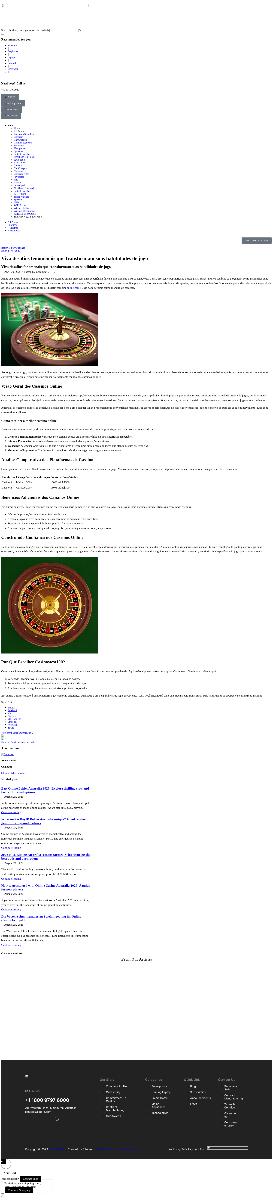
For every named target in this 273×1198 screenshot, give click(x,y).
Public (17, 250)
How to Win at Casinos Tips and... (18, 742)
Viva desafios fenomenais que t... (17, 732)
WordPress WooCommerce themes (117, 1149)
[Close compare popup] (2, 1195)
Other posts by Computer (13, 773)
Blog (10, 250)
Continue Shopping (19, 1190)
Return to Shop (30, 1178)
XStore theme (57, 1149)
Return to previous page (13, 247)
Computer (41, 271)
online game (74, 287)
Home (4, 250)
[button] (10, 97)
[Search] (2, 34)
